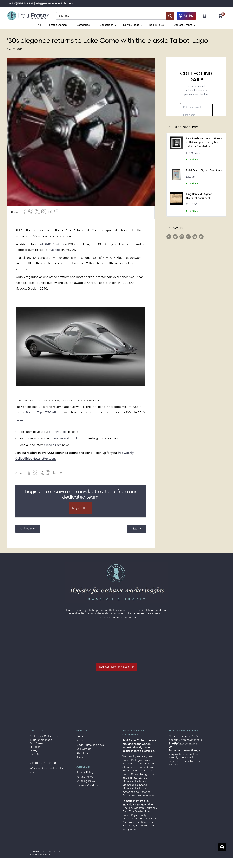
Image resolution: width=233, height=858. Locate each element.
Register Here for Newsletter (116, 666)
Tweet (19, 420)
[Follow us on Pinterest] (188, 236)
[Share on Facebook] (24, 212)
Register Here (80, 508)
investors (54, 250)
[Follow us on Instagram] (181, 236)
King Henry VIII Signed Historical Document (199, 196)
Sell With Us (83, 748)
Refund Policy (84, 776)
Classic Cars (52, 445)
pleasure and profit (64, 438)
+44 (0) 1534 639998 (43, 763)
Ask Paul (189, 15)
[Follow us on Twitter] (175, 236)
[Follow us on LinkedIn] (201, 236)
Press (79, 757)
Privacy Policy (84, 772)
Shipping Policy (85, 781)
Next (134, 528)
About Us (82, 753)
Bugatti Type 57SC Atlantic (44, 412)
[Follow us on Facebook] (168, 236)
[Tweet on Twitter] (37, 212)
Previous (29, 528)
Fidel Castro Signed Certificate (204, 170)
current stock (58, 432)
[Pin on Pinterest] (30, 212)
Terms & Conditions (88, 785)
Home (80, 736)
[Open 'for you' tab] (222, 847)
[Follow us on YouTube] (194, 236)
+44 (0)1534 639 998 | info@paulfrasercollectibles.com (41, 3)
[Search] (170, 16)
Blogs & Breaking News (90, 744)
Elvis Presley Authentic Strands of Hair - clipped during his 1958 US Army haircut (204, 142)
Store (79, 740)
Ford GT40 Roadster (50, 244)
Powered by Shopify (40, 854)
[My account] (204, 16)
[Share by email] (43, 212)
